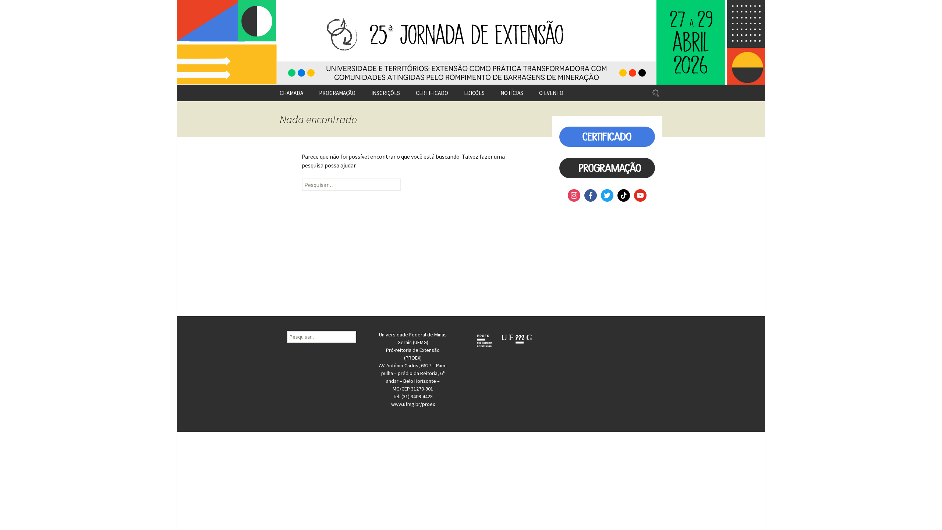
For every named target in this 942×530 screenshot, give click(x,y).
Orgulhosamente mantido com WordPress (223, 435)
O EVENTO (551, 92)
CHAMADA (291, 92)
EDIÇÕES (474, 92)
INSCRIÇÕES (385, 92)
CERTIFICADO (432, 92)
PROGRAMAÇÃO (337, 92)
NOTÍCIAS (511, 92)
